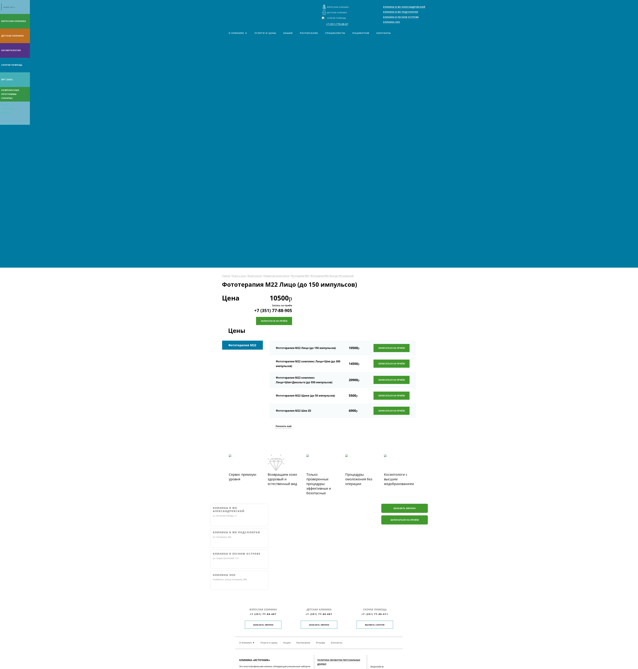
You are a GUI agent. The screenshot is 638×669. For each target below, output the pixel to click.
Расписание (309, 33)
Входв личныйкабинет (7, 108)
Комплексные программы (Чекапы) (10, 94)
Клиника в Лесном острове (236, 553)
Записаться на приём (274, 321)
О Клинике (236, 33)
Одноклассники (16, 120)
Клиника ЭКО (224, 575)
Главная (226, 275)
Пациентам (360, 33)
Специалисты (335, 33)
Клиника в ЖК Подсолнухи (236, 532)
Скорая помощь (336, 18)
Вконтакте (3, 120)
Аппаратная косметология (276, 275)
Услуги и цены (265, 33)
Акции (288, 33)
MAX (9, 120)
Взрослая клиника (338, 7)
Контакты (383, 33)
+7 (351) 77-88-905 (273, 310)
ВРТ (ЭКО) (7, 79)
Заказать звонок (404, 508)
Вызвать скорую (375, 625)
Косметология (11, 50)
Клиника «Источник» (237, 9)
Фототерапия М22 (300, 275)
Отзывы (320, 642)
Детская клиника (337, 12)
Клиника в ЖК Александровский (229, 509)
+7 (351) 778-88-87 (337, 24)
